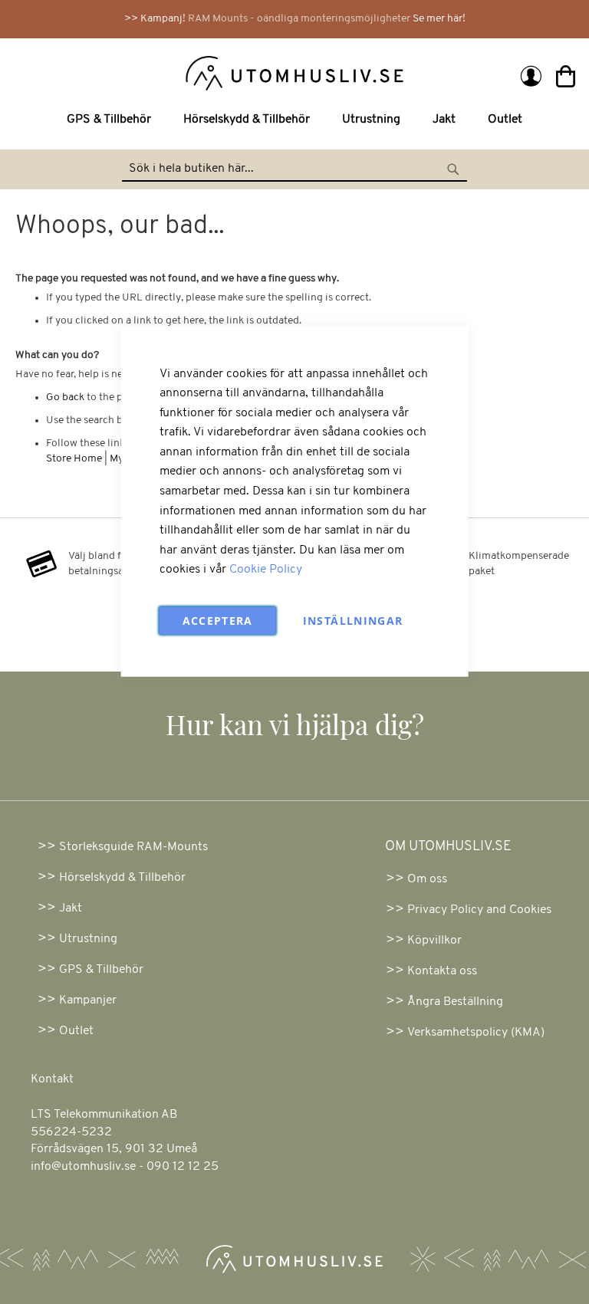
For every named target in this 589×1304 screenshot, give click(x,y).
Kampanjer (88, 1000)
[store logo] (156, 72)
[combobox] (294, 169)
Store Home (74, 459)
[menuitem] (112, 120)
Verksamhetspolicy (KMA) (476, 1032)
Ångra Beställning (455, 1002)
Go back (65, 397)
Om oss (427, 879)
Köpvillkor (434, 940)
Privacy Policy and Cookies (479, 910)
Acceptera (218, 620)
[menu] (294, 120)
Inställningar (353, 620)
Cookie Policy (265, 569)
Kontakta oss (442, 971)
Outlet (76, 1031)
